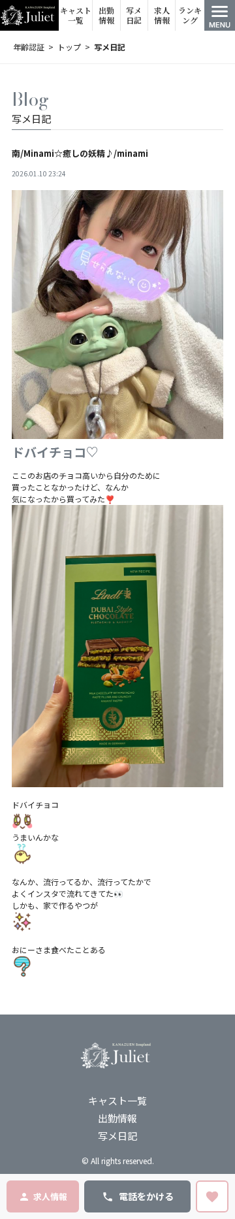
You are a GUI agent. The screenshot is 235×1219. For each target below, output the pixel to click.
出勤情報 (106, 15)
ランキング (190, 15)
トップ (69, 46)
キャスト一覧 (75, 15)
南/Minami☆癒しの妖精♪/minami (80, 153)
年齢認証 (28, 46)
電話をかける (146, 1196)
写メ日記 (134, 15)
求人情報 (162, 15)
